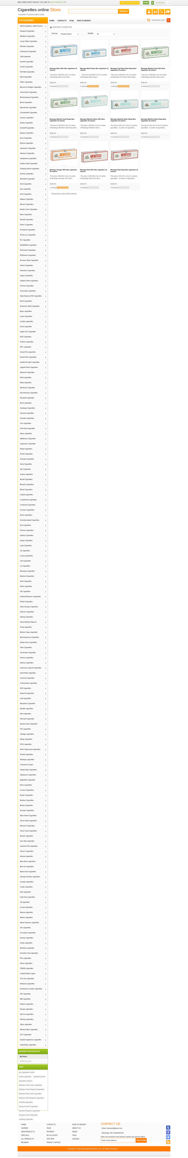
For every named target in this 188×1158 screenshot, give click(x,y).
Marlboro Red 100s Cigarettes (30, 1094)
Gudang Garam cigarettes (29, 169)
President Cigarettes (27, 230)
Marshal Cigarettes (27, 576)
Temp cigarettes (26, 627)
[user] (149, 11)
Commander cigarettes (28, 683)
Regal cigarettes (26, 449)
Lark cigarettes (25, 698)
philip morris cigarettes (28, 642)
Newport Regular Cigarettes (29, 1111)
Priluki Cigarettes (26, 602)
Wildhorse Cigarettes (28, 439)
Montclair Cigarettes (27, 388)
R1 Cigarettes (25, 240)
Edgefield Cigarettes (27, 780)
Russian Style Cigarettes (29, 260)
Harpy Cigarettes (26, 540)
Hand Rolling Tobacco (28, 622)
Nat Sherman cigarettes (29, 393)
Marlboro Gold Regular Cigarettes (31, 1089)
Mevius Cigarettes (26, 204)
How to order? (79, 1125)
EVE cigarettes (25, 688)
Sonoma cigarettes (27, 413)
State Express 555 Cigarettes (31, 296)
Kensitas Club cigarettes (29, 953)
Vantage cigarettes (27, 734)
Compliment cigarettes (28, 500)
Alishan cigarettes (26, 938)
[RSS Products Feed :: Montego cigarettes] (168, 1142)
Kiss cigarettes (25, 189)
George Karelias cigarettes (30, 877)
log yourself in (57, 2)
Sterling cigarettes (26, 1019)
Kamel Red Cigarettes (28, 357)
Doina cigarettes (26, 515)
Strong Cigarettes (26, 617)
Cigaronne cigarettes (28, 444)
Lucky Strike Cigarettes (28, 41)
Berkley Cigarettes (27, 800)
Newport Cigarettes (27, 31)
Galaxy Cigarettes (26, 535)
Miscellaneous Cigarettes (29, 637)
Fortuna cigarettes (26, 342)
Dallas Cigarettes (26, 123)
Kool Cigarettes (26, 194)
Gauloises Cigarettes (28, 148)
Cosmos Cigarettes (27, 510)
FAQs (49, 1128)
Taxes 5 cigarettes (26, 851)
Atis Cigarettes (25, 469)
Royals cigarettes (26, 1009)
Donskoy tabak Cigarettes (29, 520)
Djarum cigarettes (26, 143)
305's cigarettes (26, 744)
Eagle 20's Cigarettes (28, 332)
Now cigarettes (25, 714)
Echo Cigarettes (26, 785)
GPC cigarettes (25, 347)
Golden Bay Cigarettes (28, 770)
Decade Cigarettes (27, 810)
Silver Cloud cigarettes (28, 831)
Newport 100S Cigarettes (28, 1106)
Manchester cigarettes (28, 107)
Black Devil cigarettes (28, 872)
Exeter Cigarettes (26, 795)
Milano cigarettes (26, 917)
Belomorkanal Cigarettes (29, 97)
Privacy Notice (53, 1142)
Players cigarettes (26, 1004)
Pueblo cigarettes (26, 754)
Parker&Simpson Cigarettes (30, 597)
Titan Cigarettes (26, 647)
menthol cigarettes (26, 1102)
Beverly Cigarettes (27, 484)
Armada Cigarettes (27, 459)
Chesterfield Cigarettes (28, 113)
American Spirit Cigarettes (29, 306)
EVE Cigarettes (25, 337)
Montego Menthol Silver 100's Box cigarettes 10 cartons (92, 120)
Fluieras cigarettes (27, 530)
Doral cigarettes (26, 327)
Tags (74, 1135)
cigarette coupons (25, 1081)
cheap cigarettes (25, 1077)
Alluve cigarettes (26, 963)
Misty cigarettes (26, 383)
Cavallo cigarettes (26, 882)
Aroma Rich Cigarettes (28, 92)
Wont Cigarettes (26, 301)
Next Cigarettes (26, 581)
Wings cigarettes (26, 739)
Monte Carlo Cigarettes (28, 209)
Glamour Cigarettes (27, 153)
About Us (76, 1128)
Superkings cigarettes (28, 1045)
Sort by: (55, 33)
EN (145, 3)
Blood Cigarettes (26, 490)
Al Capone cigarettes (28, 933)
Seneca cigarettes (26, 658)
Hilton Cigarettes (26, 82)
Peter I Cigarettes (26, 225)
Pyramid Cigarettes (27, 398)
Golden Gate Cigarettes (29, 164)
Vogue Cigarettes (26, 276)
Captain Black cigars (27, 973)
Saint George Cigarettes (29, 607)
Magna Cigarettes (26, 199)
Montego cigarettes (27, 760)
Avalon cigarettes (26, 474)
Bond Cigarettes (26, 102)
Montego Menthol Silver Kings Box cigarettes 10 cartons (123, 120)
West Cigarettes (26, 77)
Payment (50, 1132)
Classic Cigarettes (27, 118)
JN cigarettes (25, 902)
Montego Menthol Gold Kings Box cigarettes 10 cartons (62, 120)
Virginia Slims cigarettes (29, 281)
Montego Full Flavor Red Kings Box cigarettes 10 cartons (123, 69)
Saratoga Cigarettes (27, 408)
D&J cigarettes (25, 892)
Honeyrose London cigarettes (31, 989)
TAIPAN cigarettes (26, 968)
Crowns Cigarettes (27, 790)
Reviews (25, 1142)
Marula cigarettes (26, 912)
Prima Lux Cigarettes (28, 235)
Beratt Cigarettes (26, 479)
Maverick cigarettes (27, 372)
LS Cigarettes (25, 566)
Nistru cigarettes (26, 586)
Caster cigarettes (26, 887)
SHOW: (90, 33)
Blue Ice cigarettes (27, 867)
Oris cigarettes (25, 928)
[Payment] (161, 11)
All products (27, 1139)
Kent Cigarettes (26, 184)
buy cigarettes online (27, 1072)
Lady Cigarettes (26, 546)
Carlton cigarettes (26, 321)
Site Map (50, 1139)
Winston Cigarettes (27, 46)
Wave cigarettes (26, 434)
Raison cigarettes (26, 836)
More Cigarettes (26, 214)
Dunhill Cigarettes (26, 62)
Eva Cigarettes (25, 525)
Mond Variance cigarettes (29, 923)
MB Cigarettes (25, 999)
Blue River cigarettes (28, 861)
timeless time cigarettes (28, 724)
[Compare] (155, 11)
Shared (24, 1128)
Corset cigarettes (26, 907)
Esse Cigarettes (26, 138)
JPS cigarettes (25, 994)
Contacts (51, 1125)
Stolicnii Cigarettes (27, 612)
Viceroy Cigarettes (27, 286)
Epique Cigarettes (26, 133)
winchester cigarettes (28, 653)
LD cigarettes (25, 551)
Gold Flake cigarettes (28, 673)
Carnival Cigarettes (27, 678)
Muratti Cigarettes (26, 220)
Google (75, 1139)
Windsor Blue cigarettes (29, 1030)
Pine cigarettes (25, 958)
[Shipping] (167, 11)
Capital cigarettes (26, 495)
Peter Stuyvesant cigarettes (30, 749)
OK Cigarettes (25, 591)
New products (28, 1132)
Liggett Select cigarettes (29, 367)
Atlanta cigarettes (26, 856)
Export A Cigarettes (27, 693)
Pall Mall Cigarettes (27, 72)
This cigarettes (25, 729)
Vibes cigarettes (26, 1024)
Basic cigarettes (26, 311)
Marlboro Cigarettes (27, 36)
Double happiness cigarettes (30, 1040)
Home (122, 3)
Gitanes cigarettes (26, 663)
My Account (52, 1135)
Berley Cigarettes (26, 805)
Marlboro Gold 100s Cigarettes (30, 1085)
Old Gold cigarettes (27, 719)
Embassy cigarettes (27, 984)
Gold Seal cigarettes (27, 897)
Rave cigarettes (26, 403)
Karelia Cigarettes (26, 174)
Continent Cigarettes (27, 505)
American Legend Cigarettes (30, 668)
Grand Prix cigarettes (28, 352)
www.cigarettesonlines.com (91, 1149)
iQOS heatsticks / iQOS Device (31, 26)
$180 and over (26, 1061)
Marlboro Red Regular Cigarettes (31, 1098)
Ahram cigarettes (26, 454)
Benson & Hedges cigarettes (30, 87)
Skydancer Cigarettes (28, 775)
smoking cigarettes (26, 1119)
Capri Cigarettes (26, 316)
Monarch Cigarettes (27, 826)
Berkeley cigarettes (27, 948)
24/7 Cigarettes (25, 1035)
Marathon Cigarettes (27, 703)
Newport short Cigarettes (28, 1115)
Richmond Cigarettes (28, 250)
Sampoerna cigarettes (28, 158)
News (74, 1132)
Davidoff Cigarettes (27, 128)
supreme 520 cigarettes (29, 846)
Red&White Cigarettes (28, 245)
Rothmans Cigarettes (28, 255)
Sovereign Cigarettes (28, 291)
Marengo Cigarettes (27, 571)
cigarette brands (39, 1077)
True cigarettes (25, 423)
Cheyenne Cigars (26, 765)
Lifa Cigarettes (25, 561)
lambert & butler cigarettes (29, 362)
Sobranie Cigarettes (27, 270)
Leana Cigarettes (26, 556)
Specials (25, 1135)
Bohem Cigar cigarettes (29, 632)
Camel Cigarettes (26, 67)
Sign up (136, 3)
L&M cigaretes (25, 57)
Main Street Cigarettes (28, 816)
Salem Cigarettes (26, 265)
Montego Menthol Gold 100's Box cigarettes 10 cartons (153, 69)
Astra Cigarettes (26, 464)
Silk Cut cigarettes (26, 1014)
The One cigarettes (27, 979)
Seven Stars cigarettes (28, 821)
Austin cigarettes (26, 943)
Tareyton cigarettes (27, 418)
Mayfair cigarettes (26, 709)
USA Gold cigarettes (27, 428)
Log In (128, 3)
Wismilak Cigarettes (27, 179)
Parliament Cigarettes (28, 51)
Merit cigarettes (25, 377)
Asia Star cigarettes (27, 841)
